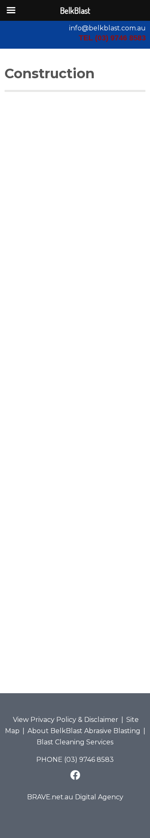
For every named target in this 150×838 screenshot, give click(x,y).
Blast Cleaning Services (75, 742)
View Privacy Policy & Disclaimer (65, 720)
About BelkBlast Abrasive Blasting (84, 731)
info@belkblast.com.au (107, 28)
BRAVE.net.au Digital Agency (75, 797)
